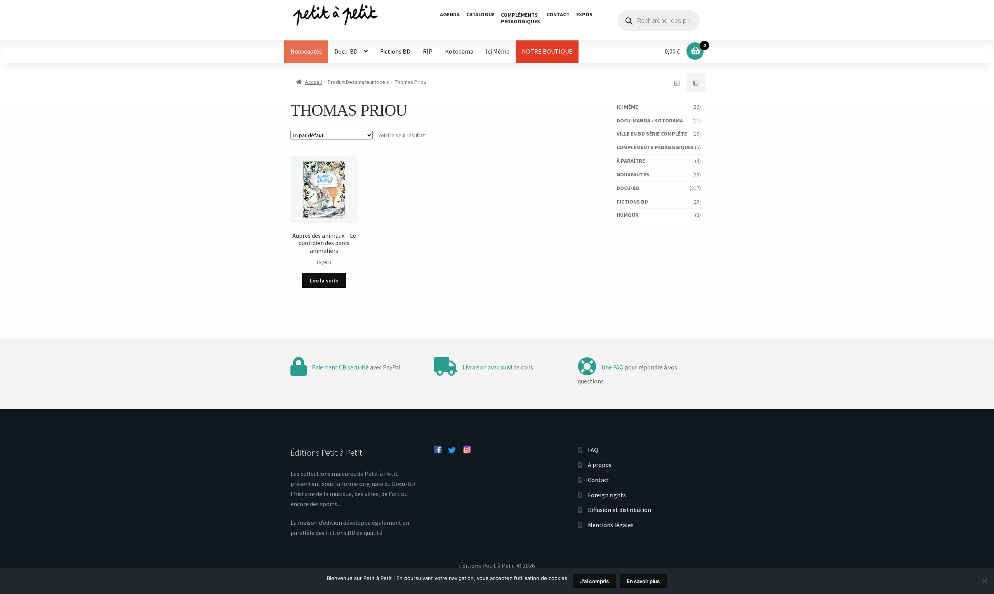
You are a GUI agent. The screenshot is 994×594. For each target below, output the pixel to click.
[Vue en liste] (696, 83)
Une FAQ (612, 367)
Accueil (313, 81)
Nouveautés (306, 51)
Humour (628, 214)
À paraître (631, 160)
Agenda (450, 14)
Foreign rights (607, 495)
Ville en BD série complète (652, 133)
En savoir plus (643, 581)
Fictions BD (395, 51)
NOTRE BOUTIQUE (547, 51)
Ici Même (497, 51)
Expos (584, 14)
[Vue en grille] (676, 83)
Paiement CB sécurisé (340, 367)
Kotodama (459, 51)
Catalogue (480, 14)
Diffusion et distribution (619, 510)
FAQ (593, 450)
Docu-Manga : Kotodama (650, 120)
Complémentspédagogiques (520, 18)
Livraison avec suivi (487, 367)
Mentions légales (611, 525)
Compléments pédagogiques (655, 147)
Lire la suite (324, 280)
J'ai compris (594, 581)
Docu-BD (346, 51)
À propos (600, 465)
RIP (428, 51)
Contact (558, 14)
